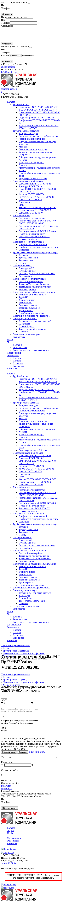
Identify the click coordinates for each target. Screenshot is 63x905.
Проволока (24, 202)
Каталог (11, 102)
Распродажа (19, 337)
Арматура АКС (26, 268)
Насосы (22, 170)
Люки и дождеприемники (32, 139)
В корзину (22, 752)
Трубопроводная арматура (26, 131)
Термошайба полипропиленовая (35, 286)
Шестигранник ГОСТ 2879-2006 (35, 210)
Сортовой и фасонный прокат (28, 181)
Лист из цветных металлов (32, 218)
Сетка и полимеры (22, 265)
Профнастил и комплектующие (28, 242)
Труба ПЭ (24, 297)
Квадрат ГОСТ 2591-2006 (31, 194)
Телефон (5, 8)
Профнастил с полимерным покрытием (38, 247)
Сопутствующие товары (25, 318)
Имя (3, 5)
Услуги (10, 342)
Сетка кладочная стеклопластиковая (37, 273)
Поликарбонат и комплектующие (29, 279)
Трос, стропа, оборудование (32, 329)
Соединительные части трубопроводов (38, 136)
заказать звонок (9, 89)
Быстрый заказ (9, 752)
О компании (13, 355)
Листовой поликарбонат (31, 281)
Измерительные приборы (31, 162)
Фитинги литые (27, 300)
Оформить (6, 788)
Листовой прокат (21, 215)
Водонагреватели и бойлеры (33, 178)
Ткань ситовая (26, 260)
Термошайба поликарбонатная (34, 284)
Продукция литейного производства (31, 316)
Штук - (4, 730)
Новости (17, 358)
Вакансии (18, 363)
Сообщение (7, 26)
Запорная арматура (28, 133)
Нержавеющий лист (29, 239)
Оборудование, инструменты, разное (37, 157)
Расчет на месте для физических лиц (31, 350)
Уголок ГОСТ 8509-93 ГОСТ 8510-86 (37, 207)
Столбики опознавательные (33, 313)
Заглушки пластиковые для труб (35, 321)
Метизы (23, 146)
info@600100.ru (9, 863)
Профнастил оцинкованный (33, 244)
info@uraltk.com (9, 72)
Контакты (12, 368)
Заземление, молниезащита (26, 334)
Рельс (21, 205)
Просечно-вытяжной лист (32, 234)
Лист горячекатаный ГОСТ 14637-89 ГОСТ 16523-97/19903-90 (37, 222)
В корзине (37, 752)
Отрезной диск (26, 326)
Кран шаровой (26, 310)
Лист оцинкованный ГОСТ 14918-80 (37, 231)
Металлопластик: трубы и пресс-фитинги (39, 168)
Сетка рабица (25, 276)
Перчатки (23, 331)
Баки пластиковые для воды (33, 149)
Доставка (17, 345)
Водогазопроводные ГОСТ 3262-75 (36, 117)
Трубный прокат (21, 104)
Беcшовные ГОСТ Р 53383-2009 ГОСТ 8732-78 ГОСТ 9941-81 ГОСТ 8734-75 (38, 108)
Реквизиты (18, 366)
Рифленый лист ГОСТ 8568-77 (34, 236)
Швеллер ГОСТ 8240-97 (31, 212)
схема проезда (8, 67)
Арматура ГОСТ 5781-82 (31, 186)
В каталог (6, 785)
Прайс (10, 339)
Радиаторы (24, 165)
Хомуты (23, 160)
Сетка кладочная (27, 271)
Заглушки (23, 255)
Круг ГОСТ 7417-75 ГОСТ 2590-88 (36, 197)
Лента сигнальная (28, 305)
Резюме (5, 55)
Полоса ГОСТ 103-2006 (30, 199)
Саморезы (24, 249)
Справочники (14, 353)
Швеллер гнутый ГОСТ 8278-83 (35, 183)
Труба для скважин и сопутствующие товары (35, 252)
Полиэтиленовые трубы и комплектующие (34, 292)
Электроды (24, 323)
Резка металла (20, 347)
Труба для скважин (28, 257)
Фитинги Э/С (25, 302)
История (17, 360)
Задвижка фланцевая (29, 308)
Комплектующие (27, 289)
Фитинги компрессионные (32, 294)
